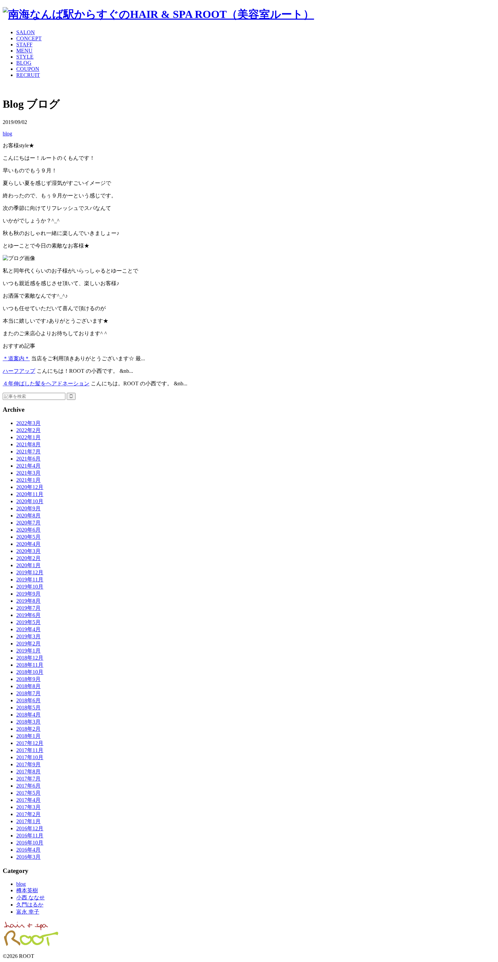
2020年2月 (28, 558)
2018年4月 (28, 715)
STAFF (24, 44)
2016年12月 (29, 828)
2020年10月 (29, 501)
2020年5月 (28, 537)
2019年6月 (28, 615)
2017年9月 (28, 764)
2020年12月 (29, 487)
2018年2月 (28, 729)
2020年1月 (28, 565)
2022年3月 (28, 423)
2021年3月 (28, 473)
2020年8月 (28, 515)
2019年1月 (28, 651)
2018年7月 (28, 693)
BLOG (24, 63)
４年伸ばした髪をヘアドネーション (46, 383)
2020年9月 (28, 508)
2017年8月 (28, 771)
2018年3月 (28, 722)
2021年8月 (28, 444)
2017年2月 (28, 814)
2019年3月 (28, 636)
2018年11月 (29, 665)
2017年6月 (28, 786)
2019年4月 (28, 629)
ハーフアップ (19, 371)
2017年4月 (28, 800)
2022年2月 (28, 430)
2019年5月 (28, 622)
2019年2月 (28, 643)
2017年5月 (28, 793)
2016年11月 (29, 835)
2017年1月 (28, 821)
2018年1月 (28, 736)
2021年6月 (28, 459)
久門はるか (29, 904)
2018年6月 (28, 700)
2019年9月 (28, 594)
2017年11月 (29, 750)
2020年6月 (28, 530)
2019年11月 (29, 579)
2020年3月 (28, 551)
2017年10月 (29, 757)
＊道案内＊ (16, 358)
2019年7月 (28, 608)
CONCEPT (29, 38)
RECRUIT (28, 75)
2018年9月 (28, 679)
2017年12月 (29, 743)
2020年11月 (29, 494)
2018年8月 (28, 686)
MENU (24, 51)
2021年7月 (28, 451)
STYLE (25, 57)
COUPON (27, 69)
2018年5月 (28, 707)
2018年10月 (29, 672)
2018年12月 (29, 658)
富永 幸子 (27, 912)
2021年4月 (28, 466)
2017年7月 (28, 779)
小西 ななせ (30, 897)
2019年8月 (28, 601)
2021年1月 (28, 480)
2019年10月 (29, 587)
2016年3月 (28, 857)
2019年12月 (29, 572)
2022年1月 (28, 437)
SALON (25, 32)
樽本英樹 (27, 890)
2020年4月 (28, 544)
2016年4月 (28, 850)
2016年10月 (29, 843)
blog (7, 133)
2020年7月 (28, 523)
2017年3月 (28, 807)
